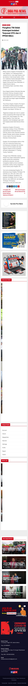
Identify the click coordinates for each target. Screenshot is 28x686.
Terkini (8, 25)
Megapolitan (5, 437)
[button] (26, 17)
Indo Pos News (18, 204)
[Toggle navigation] (14, 17)
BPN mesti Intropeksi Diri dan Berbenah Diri (20, 190)
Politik (3, 447)
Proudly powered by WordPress (9, 678)
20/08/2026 (7, 596)
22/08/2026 (7, 552)
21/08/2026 (7, 566)
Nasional (4, 25)
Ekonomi (4, 430)
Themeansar (13, 680)
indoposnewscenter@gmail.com (9, 659)
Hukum (4, 433)
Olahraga (4, 444)
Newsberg (22, 678)
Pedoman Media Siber (21, 683)
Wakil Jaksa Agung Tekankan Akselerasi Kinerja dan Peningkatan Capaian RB (13, 594)
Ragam (4, 451)
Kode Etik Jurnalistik (12, 683)
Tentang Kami (4, 683)
